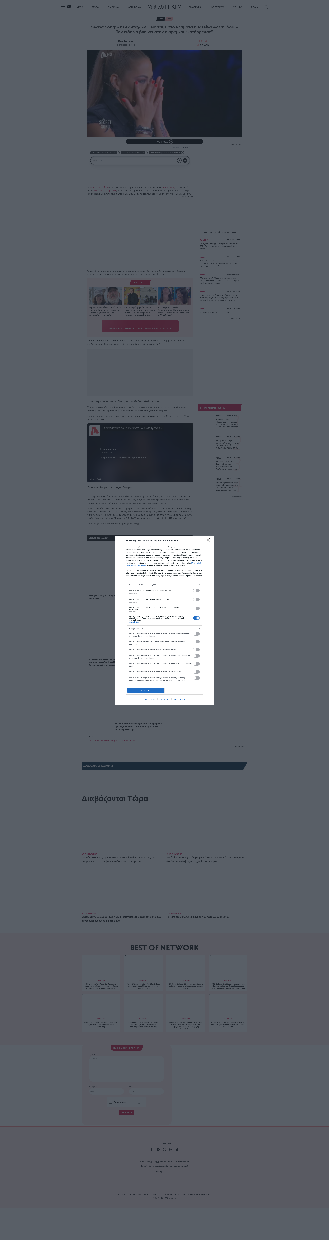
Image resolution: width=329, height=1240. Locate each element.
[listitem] (164, 585)
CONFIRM (146, 690)
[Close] (209, 540)
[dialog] (164, 620)
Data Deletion (150, 699)
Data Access (164, 699)
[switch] (196, 590)
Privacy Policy (179, 699)
